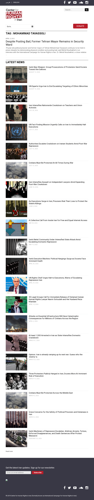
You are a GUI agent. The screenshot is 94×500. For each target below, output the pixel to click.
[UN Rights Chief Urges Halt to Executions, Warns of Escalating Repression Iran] (16, 285)
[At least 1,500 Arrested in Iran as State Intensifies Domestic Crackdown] (16, 343)
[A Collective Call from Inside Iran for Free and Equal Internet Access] (16, 227)
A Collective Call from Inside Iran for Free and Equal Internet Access (58, 220)
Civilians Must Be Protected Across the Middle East (51, 393)
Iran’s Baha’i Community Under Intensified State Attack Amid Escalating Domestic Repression (54, 240)
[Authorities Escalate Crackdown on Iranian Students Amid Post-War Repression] (16, 151)
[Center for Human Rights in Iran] (14, 15)
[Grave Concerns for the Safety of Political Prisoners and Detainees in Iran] (16, 419)
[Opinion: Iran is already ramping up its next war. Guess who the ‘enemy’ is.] (16, 362)
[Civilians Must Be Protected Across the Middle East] (16, 400)
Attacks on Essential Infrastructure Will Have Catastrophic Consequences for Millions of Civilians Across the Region (54, 317)
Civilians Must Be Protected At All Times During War (51, 163)
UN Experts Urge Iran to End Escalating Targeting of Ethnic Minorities (58, 86)
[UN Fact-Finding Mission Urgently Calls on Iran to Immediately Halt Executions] (16, 132)
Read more (9, 451)
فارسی (8, 2)
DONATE (80, 26)
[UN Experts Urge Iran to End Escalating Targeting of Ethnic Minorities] (16, 93)
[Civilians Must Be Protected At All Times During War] (16, 170)
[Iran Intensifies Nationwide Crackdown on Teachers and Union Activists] (16, 112)
